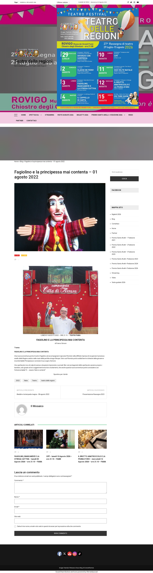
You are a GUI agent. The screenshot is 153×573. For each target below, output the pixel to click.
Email (16, 507)
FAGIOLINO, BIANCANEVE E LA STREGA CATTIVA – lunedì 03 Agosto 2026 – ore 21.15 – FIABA (28, 459)
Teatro (34, 380)
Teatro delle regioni (33, 61)
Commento (19, 480)
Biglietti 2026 (82, 115)
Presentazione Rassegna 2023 (93, 394)
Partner (19, 121)
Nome (17, 497)
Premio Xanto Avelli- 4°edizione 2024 (125, 263)
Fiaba (24, 255)
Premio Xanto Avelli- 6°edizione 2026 (107, 115)
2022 (17, 255)
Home (23, 115)
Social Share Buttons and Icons (66, 572)
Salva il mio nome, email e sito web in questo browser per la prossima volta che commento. (49, 526)
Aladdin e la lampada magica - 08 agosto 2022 (33, 394)
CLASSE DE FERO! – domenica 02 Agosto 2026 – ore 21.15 (74, 2)
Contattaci (32, 121)
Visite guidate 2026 (65, 115)
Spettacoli (34, 115)
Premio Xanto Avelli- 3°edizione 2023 (125, 259)
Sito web (17, 516)
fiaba (26, 380)
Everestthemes (89, 568)
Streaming (49, 115)
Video (130, 115)
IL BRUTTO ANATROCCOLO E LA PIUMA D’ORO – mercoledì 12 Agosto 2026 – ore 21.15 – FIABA (92, 459)
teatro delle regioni (48, 380)
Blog (21, 161)
